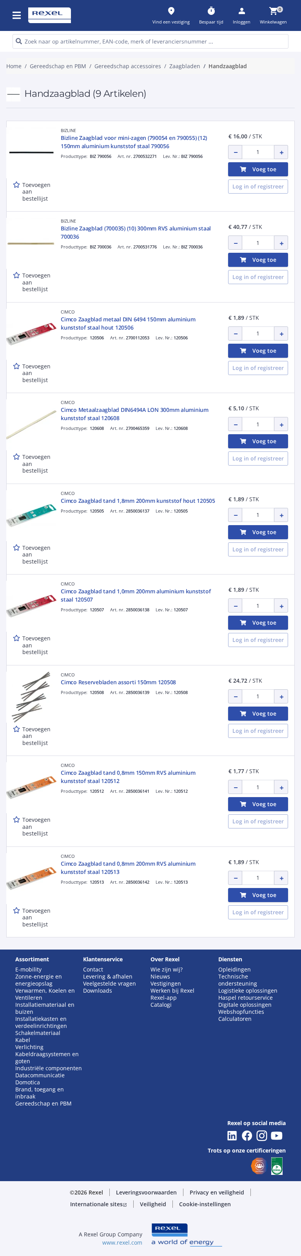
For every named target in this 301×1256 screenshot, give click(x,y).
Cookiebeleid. (124, 193)
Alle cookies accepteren (225, 321)
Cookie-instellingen (77, 289)
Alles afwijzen (164, 321)
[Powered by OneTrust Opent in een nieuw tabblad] (234, 345)
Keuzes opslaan (71, 321)
